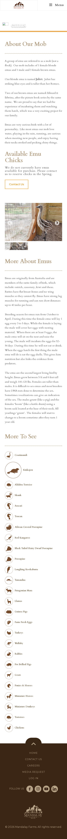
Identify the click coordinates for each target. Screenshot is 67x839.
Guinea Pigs (21, 611)
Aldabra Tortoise (23, 484)
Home (33, 752)
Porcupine (20, 558)
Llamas (18, 601)
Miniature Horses (24, 696)
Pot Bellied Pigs (23, 664)
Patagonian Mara (23, 590)
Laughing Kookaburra (26, 569)
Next (57, 223)
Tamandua (20, 580)
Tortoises (19, 717)
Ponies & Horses (23, 685)
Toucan (18, 516)
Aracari (18, 505)
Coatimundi (21, 455)
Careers (33, 765)
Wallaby (19, 643)
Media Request (33, 771)
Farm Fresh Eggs (23, 622)
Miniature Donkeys (25, 706)
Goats (18, 674)
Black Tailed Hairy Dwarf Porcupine (34, 548)
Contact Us (16, 184)
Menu (59, 5)
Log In (33, 778)
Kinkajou (28, 469)
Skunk (18, 495)
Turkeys (19, 632)
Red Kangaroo (22, 537)
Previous (10, 223)
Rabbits (18, 653)
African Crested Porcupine (28, 527)
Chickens (19, 727)
